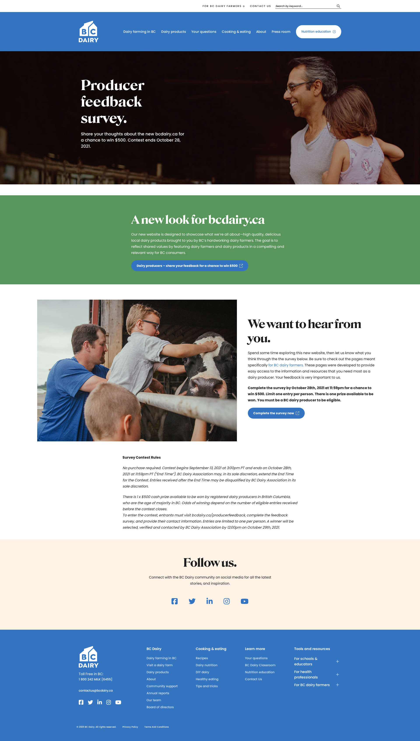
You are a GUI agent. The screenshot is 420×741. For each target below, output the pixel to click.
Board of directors (160, 707)
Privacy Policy (130, 727)
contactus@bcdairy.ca (96, 690)
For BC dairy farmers (222, 6)
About (261, 31)
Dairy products (173, 31)
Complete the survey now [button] (273, 413)
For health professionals (306, 674)
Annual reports (158, 693)
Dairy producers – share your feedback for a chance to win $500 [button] (187, 266)
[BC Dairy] (88, 40)
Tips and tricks (207, 686)
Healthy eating (207, 679)
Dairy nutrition (206, 665)
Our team (154, 700)
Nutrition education (316, 31)
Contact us (260, 6)
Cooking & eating (236, 31)
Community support (162, 686)
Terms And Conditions (156, 727)
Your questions (203, 31)
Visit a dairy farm (160, 665)
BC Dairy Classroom (260, 665)
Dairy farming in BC (139, 31)
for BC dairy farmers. (286, 365)
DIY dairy (202, 672)
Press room (281, 31)
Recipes (202, 658)
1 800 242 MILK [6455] (95, 679)
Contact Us (253, 679)
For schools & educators (305, 661)
